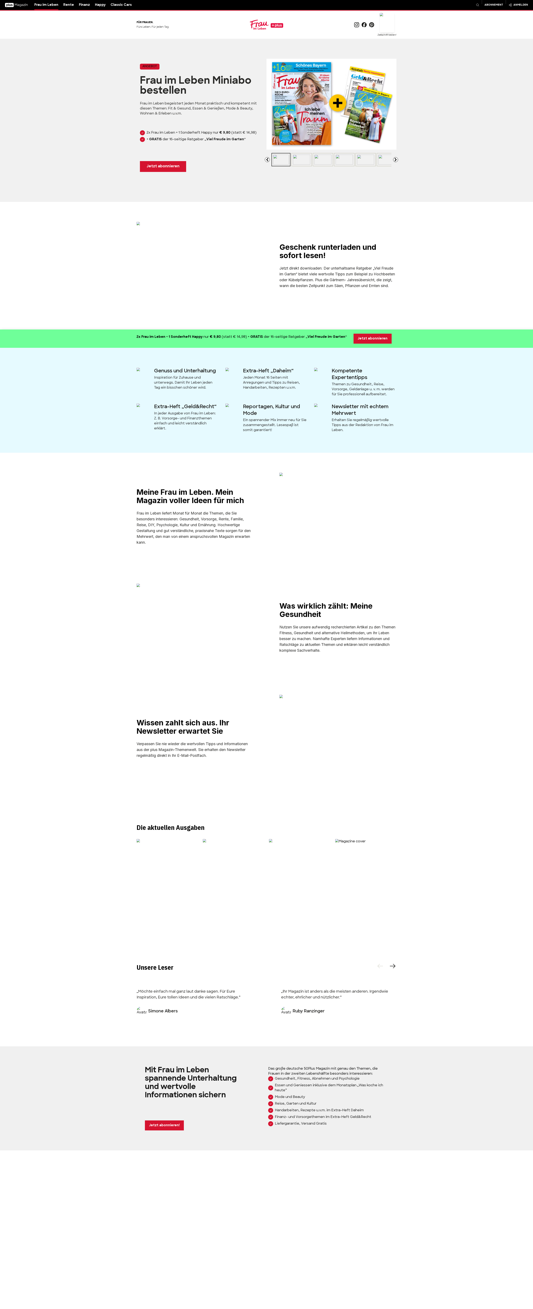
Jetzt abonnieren (163, 166)
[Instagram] (356, 24)
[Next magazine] (395, 159)
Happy (100, 5)
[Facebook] (364, 24)
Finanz (84, 5)
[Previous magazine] (267, 159)
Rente (68, 5)
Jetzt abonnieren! (164, 1125)
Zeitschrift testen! (386, 35)
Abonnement (493, 5)
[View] (280, 159)
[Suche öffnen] (477, 5)
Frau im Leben (46, 5)
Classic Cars (121, 5)
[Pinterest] (371, 24)
